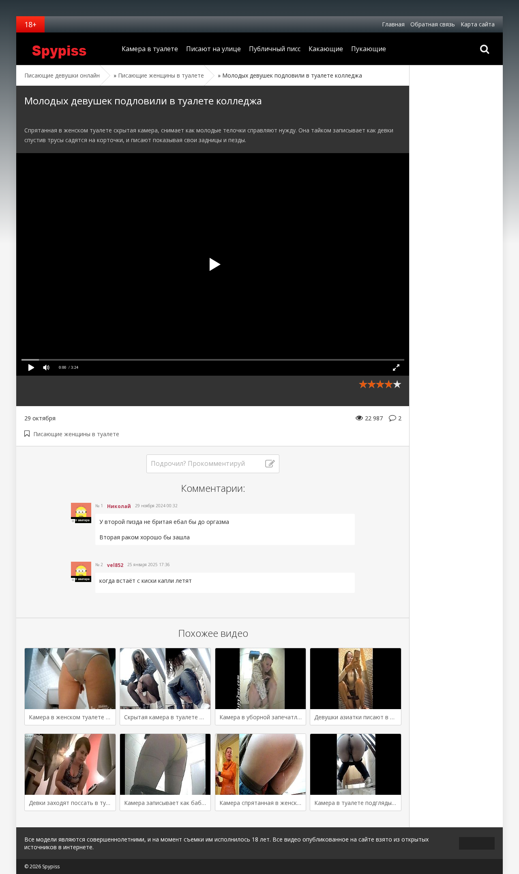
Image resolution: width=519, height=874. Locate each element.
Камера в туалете (150, 48)
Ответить (111, 551)
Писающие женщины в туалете (76, 434)
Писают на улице (213, 48)
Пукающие (368, 48)
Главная (393, 24)
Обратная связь (432, 24)
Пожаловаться (319, 551)
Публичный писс (274, 48)
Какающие (326, 48)
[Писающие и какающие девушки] (67, 48)
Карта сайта (478, 24)
